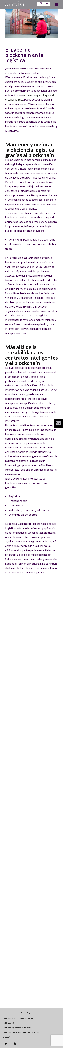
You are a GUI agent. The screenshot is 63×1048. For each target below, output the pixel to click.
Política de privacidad (29, 1013)
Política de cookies (11, 1018)
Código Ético (8, 1037)
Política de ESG (9, 1023)
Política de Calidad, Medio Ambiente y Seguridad (21, 1032)
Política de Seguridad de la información (17, 1028)
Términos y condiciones (11, 1013)
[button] (58, 423)
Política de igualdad (26, 1018)
